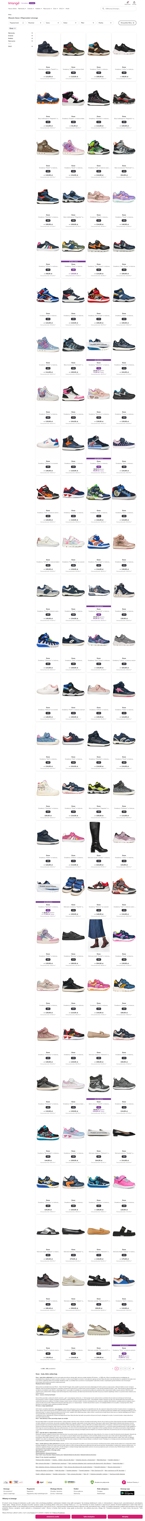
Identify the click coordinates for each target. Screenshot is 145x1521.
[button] (134, 3)
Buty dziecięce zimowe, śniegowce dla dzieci (49, 1467)
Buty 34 (86, 1474)
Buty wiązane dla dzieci (74, 1474)
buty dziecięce (58, 1409)
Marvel (54, 1454)
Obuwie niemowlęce (114, 1467)
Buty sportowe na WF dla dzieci (114, 1470)
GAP (40, 1454)
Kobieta (10, 38)
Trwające (99, 1491)
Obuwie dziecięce (40, 1453)
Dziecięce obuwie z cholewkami (85, 1460)
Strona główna (78, 1491)
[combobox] (118, 8)
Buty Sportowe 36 (97, 1470)
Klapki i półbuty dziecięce (43, 1474)
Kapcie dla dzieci (118, 1463)
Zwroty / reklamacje (56, 1493)
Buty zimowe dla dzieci (43, 1463)
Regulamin (30, 1491)
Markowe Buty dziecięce (43, 1460)
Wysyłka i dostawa (56, 1491)
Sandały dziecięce (113, 1460)
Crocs (44, 1454)
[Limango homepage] (14, 3)
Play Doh (48, 1454)
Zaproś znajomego (9, 1493)
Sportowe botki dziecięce (117, 1474)
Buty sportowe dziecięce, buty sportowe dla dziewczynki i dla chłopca (89, 1463)
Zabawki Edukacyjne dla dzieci (72, 1454)
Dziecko (10, 36)
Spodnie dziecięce (71, 1470)
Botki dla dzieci (59, 1470)
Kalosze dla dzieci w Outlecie (44, 1470)
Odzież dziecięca (40, 1451)
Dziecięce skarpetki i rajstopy (99, 1474)
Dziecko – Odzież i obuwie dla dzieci (63, 1460)
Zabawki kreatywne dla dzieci (88, 1454)
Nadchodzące (101, 1493)
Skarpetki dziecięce (100, 1467)
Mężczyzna (11, 41)
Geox (37, 1454)
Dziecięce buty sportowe (59, 1463)
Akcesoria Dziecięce (51, 1453)
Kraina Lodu (59, 1454)
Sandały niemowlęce (59, 1474)
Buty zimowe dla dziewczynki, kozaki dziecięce (78, 1467)
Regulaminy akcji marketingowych (37, 1493)
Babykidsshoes (101, 1460)
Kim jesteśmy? (7, 1491)
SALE (10, 46)
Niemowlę (11, 33)
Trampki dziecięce (84, 1470)
